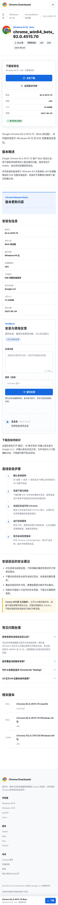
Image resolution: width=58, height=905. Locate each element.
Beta (4, 836)
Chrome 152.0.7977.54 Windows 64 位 (35, 737)
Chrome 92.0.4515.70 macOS (32, 704)
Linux (4, 817)
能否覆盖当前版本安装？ (14, 661)
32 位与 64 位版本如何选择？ (16, 678)
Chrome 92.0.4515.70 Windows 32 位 (35, 720)
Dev (4, 841)
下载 (52, 900)
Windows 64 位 (14, 16)
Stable (5, 831)
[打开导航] (53, 5)
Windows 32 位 (8, 808)
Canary (5, 845)
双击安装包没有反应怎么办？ (16, 636)
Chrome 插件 (7, 860)
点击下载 (30, 78)
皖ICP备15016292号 (10, 874)
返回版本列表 (30, 85)
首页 (3, 16)
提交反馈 (30, 392)
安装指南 (6, 864)
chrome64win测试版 (31, 16)
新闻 (4, 869)
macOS (5, 812)
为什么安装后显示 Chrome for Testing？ (22, 669)
